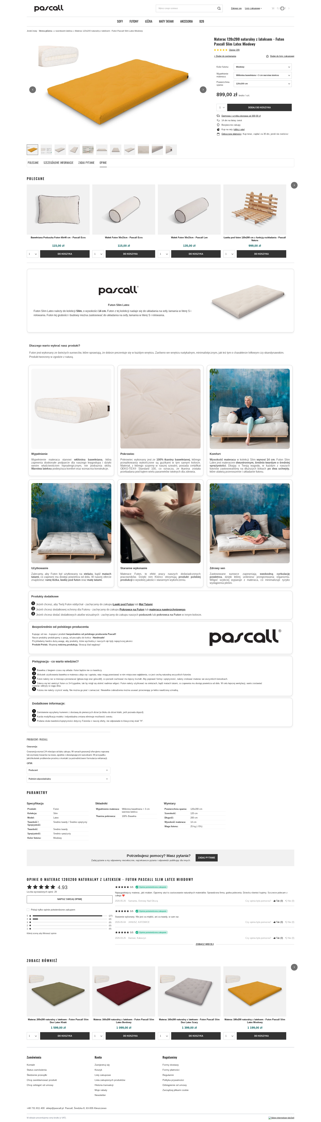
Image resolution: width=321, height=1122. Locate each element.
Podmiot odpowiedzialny (40, 779)
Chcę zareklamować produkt (42, 1080)
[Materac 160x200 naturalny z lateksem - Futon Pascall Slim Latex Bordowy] (123, 991)
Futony (134, 21)
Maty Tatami (166, 21)
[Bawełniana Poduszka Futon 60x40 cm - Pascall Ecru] (58, 209)
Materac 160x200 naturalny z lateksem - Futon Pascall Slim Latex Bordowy (123, 1021)
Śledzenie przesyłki (37, 1075)
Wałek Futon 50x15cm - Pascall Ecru (124, 237)
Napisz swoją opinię (69, 899)
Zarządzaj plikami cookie (176, 1090)
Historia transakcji (104, 1085)
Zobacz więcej (205, 944)
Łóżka (148, 21)
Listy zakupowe (252, 8)
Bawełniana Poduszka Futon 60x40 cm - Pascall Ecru (58, 237)
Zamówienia (34, 1057)
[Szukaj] (219, 8)
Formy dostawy (171, 1064)
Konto (98, 1057)
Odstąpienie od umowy (175, 1085)
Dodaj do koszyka (259, 107)
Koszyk (98, 1069)
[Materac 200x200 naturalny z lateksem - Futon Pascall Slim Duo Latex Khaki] (58, 991)
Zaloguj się (236, 8)
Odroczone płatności (231, 134)
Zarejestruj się (102, 1064)
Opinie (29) (234, 50)
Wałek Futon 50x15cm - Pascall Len (189, 237)
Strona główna (45, 31)
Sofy (120, 21)
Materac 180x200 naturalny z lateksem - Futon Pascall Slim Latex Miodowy (255, 1021)
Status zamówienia (37, 1069)
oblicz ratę (239, 129)
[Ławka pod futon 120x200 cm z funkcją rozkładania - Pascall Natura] (254, 209)
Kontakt (31, 1064)
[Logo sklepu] (49, 8)
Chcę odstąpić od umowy (40, 1085)
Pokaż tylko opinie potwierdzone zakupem (53, 909)
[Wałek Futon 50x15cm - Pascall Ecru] (123, 209)
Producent (33, 770)
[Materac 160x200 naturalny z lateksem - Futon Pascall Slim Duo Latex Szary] (189, 991)
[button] (32, 89)
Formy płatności (171, 1069)
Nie (290, 901)
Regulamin (168, 1075)
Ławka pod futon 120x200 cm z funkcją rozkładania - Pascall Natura (255, 239)
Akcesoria (186, 21)
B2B (201, 21)
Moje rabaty (101, 1090)
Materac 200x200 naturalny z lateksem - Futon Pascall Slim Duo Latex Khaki (58, 1021)
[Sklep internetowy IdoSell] (281, 1118)
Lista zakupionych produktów (110, 1080)
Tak (279, 901)
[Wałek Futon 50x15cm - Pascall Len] (189, 209)
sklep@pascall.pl (55, 1108)
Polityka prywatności (173, 1080)
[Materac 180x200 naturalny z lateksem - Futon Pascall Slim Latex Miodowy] (254, 991)
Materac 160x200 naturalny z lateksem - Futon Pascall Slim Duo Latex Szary (189, 1021)
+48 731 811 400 (36, 1108)
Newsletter (100, 1095)
